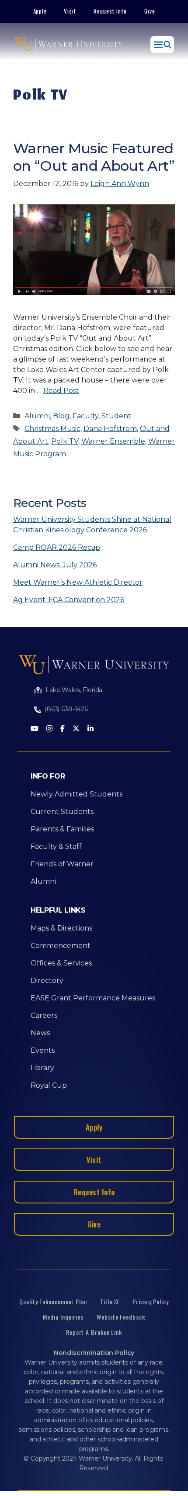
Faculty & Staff (56, 846)
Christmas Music (52, 428)
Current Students (62, 811)
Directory (47, 980)
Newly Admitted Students (76, 794)
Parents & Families (62, 829)
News (40, 1033)
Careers (44, 1015)
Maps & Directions (61, 928)
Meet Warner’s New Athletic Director (78, 582)
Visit (70, 11)
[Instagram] (49, 729)
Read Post (61, 390)
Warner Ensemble (113, 441)
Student (116, 416)
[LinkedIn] (90, 729)
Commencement (61, 945)
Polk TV (64, 441)
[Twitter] (76, 729)
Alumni (37, 416)
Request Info (110, 11)
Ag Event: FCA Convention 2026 (68, 600)
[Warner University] (68, 44)
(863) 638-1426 (66, 709)
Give (149, 11)
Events (43, 1050)
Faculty (85, 416)
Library (42, 1068)
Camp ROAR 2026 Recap (56, 547)
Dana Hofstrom (110, 428)
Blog (61, 416)
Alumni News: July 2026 (55, 565)
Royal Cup (49, 1085)
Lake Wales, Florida (73, 690)
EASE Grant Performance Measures (93, 998)
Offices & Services (61, 963)
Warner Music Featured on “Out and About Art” (93, 157)
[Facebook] (62, 729)
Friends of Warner (62, 864)
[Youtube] (34, 729)
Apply (40, 11)
